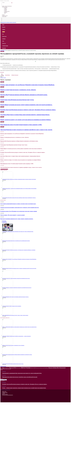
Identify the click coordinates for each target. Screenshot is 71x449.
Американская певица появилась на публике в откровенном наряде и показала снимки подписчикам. (19, 179)
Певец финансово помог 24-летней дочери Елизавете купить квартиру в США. (21, 124)
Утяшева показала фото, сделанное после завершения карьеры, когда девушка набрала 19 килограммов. (19, 188)
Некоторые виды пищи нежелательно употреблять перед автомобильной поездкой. (16, 240)
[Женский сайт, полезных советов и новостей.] (8, 22)
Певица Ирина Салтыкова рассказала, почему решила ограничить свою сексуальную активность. (26, 104)
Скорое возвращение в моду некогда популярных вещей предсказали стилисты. (15, 296)
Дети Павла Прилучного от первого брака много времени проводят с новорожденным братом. (25, 114)
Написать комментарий (4, 169)
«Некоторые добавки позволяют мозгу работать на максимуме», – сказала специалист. (16, 336)
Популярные (4, 221)
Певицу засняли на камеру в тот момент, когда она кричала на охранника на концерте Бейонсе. (25, 119)
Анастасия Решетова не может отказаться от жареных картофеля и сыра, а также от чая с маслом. (26, 129)
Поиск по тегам (4, 15)
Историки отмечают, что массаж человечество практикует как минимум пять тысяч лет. (16, 287)
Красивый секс (46, 367)
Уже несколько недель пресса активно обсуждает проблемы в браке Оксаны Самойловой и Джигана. (19, 197)
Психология (4, 36)
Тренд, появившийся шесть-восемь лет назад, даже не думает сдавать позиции (15, 315)
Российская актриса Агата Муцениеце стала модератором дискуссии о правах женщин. (18, 211)
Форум (3, 14)
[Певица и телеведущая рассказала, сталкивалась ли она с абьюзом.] (7, 344)
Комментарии (4, 222)
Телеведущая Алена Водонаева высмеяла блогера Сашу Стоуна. (17, 99)
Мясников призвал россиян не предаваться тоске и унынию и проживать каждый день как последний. (19, 268)
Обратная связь (4, 392)
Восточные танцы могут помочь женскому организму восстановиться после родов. (16, 278)
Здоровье (3, 38)
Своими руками (5, 45)
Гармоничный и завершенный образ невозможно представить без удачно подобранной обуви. (17, 231)
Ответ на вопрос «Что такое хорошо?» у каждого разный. (12, 215)
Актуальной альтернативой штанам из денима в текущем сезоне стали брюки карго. (18, 203)
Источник (2, 72)
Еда (3, 34)
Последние (4, 220)
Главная (1, 50)
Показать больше (3, 366)
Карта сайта (4, 16)
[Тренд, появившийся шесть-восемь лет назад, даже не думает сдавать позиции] (7, 314)
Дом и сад (4, 43)
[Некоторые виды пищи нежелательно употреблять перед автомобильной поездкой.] (7, 239)
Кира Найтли (7, 75)
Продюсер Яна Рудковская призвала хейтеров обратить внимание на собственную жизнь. (23, 94)
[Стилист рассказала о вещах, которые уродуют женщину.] (7, 305)
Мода (3, 24)
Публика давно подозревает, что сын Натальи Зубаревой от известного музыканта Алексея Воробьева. (27, 84)
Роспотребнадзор (2, 368)
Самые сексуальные (8, 368)
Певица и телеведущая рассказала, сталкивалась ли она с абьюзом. (18, 89)
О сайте (3, 393)
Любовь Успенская (14, 75)
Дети (3, 367)
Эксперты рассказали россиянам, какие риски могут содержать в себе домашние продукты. (19, 207)
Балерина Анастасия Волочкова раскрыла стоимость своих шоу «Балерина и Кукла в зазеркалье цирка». (28, 109)
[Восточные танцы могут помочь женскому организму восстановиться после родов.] (7, 277)
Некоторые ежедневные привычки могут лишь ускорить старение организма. (16, 218)
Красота (3, 27)
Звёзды (3, 31)
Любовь (3, 29)
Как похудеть (38, 367)
